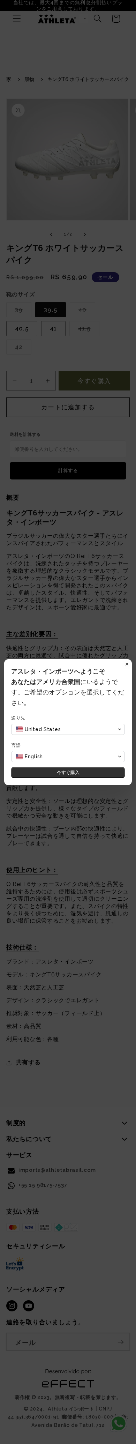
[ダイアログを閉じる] (126, 664)
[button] (68, 729)
